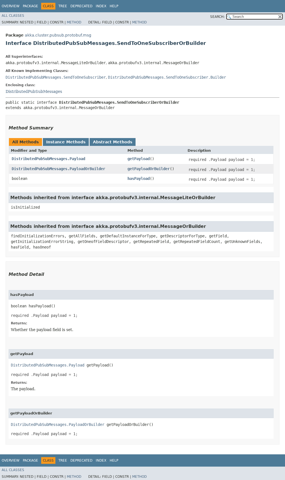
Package (30, 6)
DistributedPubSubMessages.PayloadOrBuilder (58, 169)
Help (114, 6)
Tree (62, 6)
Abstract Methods (112, 142)
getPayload (138, 158)
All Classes (13, 16)
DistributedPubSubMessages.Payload (48, 158)
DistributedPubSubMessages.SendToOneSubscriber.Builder (167, 77)
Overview (10, 6)
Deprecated (81, 6)
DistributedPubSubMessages (34, 91)
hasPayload (138, 178)
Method (74, 22)
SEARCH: (217, 17)
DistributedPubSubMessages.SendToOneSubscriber (56, 77)
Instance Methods (65, 142)
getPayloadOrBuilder (148, 169)
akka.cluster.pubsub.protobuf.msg (58, 35)
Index (101, 6)
